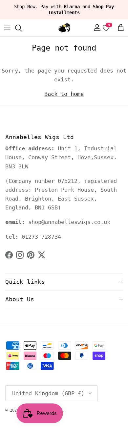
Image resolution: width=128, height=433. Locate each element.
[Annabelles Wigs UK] (64, 28)
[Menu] (7, 28)
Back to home (64, 94)
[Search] (21, 28)
